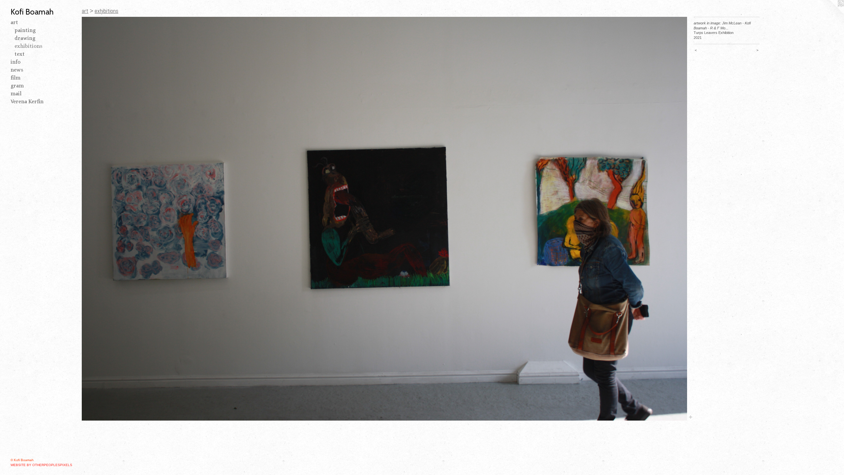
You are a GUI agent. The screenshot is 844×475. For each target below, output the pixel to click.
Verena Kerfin (27, 101)
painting (25, 30)
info (15, 62)
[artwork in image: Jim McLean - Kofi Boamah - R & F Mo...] (384, 219)
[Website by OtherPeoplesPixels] (831, 13)
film (15, 78)
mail (16, 93)
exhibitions (29, 46)
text (20, 54)
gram (17, 85)
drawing (25, 38)
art (14, 22)
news (17, 70)
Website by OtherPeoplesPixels (41, 465)
